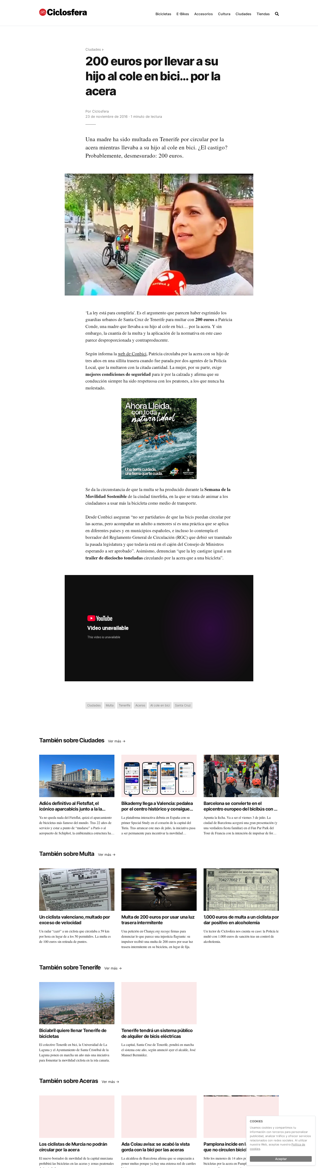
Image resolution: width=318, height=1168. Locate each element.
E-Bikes (183, 14)
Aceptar (281, 1159)
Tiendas (263, 14)
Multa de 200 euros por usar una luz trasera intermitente (157, 919)
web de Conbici (132, 354)
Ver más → (116, 741)
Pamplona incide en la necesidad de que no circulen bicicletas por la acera (240, 1149)
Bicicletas (163, 14)
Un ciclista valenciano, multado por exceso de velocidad (74, 919)
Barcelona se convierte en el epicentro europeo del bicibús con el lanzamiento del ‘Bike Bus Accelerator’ (241, 812)
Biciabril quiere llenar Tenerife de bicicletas (72, 1033)
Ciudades (243, 14)
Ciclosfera (100, 111)
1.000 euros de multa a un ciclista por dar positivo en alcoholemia (241, 919)
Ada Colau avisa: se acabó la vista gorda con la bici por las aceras (155, 1146)
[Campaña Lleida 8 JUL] (159, 438)
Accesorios (203, 14)
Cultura (224, 14)
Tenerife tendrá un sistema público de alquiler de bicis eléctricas (157, 1033)
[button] (163, 13)
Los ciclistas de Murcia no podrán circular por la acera (73, 1146)
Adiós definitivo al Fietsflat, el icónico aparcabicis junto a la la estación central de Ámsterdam (71, 809)
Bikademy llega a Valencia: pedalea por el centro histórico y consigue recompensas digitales (157, 809)
